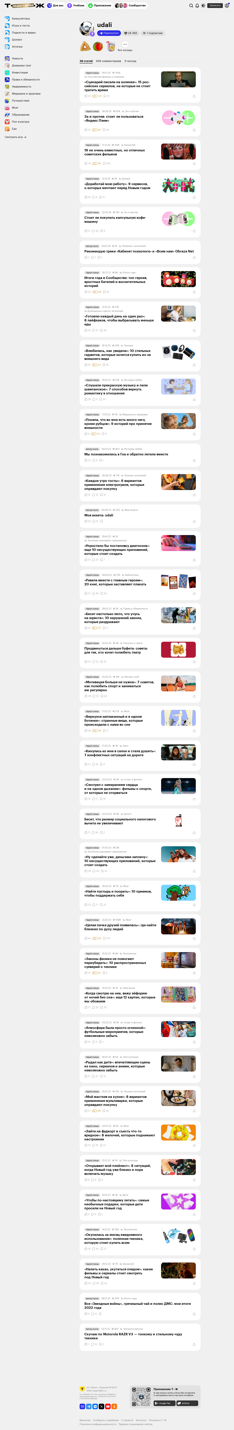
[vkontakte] (95, 1406)
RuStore (185, 1403)
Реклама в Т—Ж (157, 1420)
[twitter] (101, 1406)
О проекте (127, 1420)
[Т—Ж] (25, 6)
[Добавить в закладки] (101, 521)
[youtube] (108, 1406)
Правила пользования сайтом (135, 1424)
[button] (92, 34)
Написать (215, 5)
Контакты (141, 1420)
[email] (82, 1406)
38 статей (86, 61)
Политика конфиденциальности (98, 1424)
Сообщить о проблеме (106, 1420)
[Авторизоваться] (226, 5)
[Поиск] (191, 5)
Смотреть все (14, 137)
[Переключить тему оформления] (203, 5)
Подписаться (111, 33)
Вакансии (85, 1420)
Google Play (164, 1403)
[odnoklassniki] (114, 1406)
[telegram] (89, 1406)
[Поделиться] (194, 96)
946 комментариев (108, 61)
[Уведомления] (197, 5)
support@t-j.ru (99, 1391)
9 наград (130, 61)
